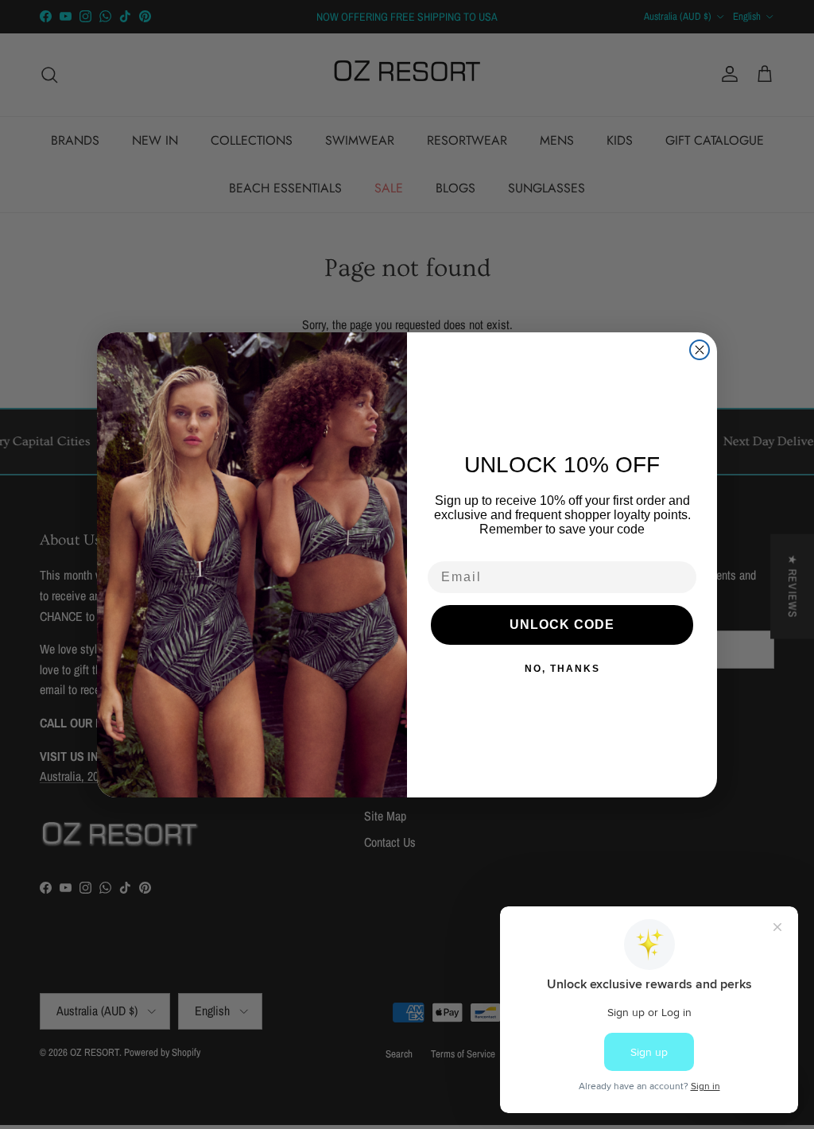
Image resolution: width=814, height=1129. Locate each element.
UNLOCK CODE (562, 624)
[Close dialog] (699, 349)
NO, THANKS (562, 668)
